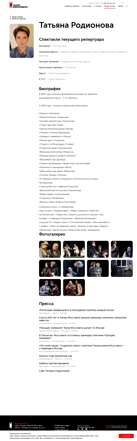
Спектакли (87, 6)
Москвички (44, 46)
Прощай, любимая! (49, 61)
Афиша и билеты (72, 6)
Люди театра (109, 6)
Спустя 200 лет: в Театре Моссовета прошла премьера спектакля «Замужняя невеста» (82, 319)
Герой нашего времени (51, 67)
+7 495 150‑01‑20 (108, 3)
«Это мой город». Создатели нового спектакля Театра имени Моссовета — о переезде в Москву (81, 347)
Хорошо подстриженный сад (55, 355)
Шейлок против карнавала (54, 363)
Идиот (42, 73)
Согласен (126, 436)
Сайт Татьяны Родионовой (54, 370)
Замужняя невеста (48, 51)
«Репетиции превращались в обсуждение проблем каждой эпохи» (76, 310)
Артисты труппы (19, 19)
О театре (98, 6)
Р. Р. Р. (42, 79)
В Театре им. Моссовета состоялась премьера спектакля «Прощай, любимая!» (77, 337)
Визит (120, 6)
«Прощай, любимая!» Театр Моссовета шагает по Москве (71, 327)
